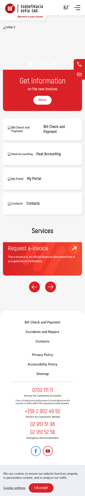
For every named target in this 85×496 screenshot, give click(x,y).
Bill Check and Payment (42, 322)
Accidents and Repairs (42, 332)
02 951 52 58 (42, 432)
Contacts (42, 341)
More (42, 100)
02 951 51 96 (42, 424)
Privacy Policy (42, 355)
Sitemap (42, 374)
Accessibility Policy (42, 364)
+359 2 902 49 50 (42, 411)
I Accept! (41, 488)
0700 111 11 (42, 390)
